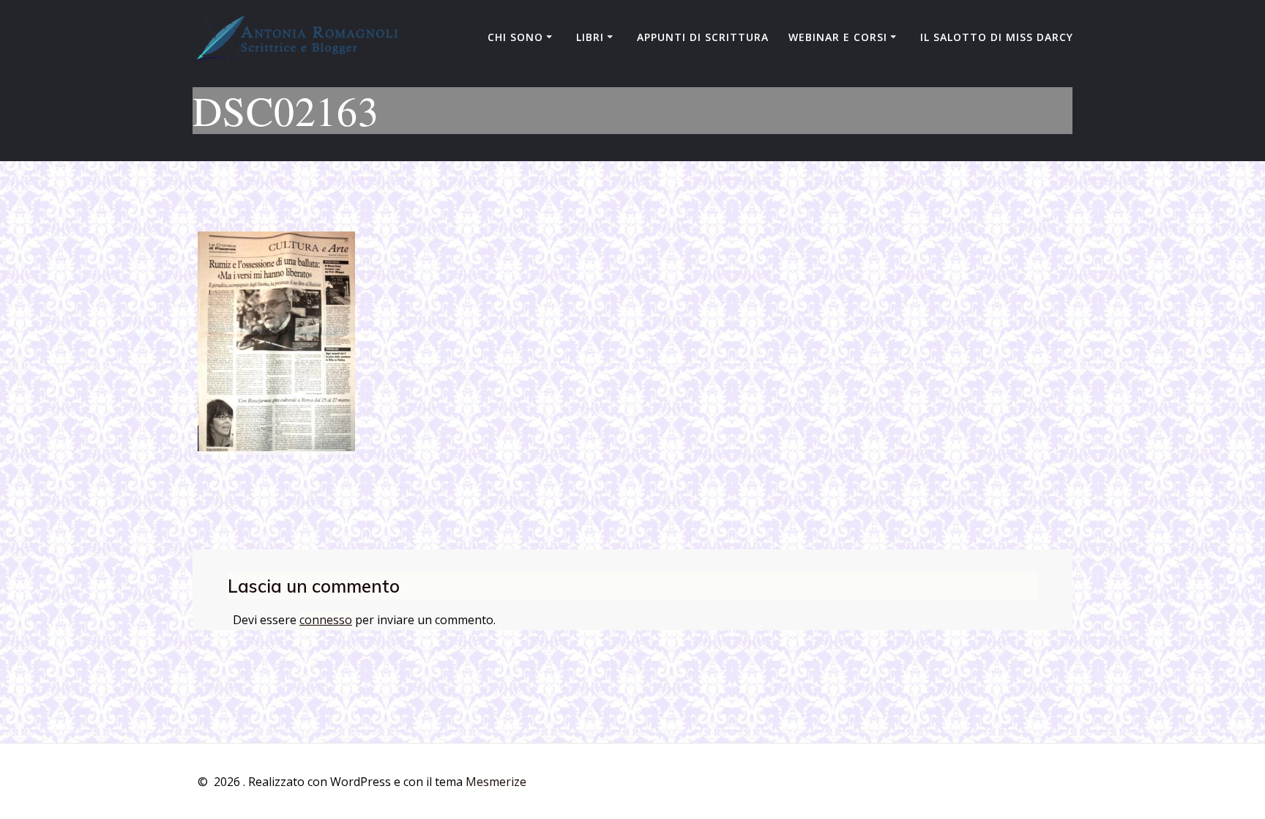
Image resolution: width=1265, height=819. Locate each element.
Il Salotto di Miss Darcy (996, 37)
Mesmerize (496, 782)
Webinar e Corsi (837, 37)
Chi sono (515, 37)
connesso (325, 620)
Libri (590, 37)
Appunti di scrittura (703, 37)
